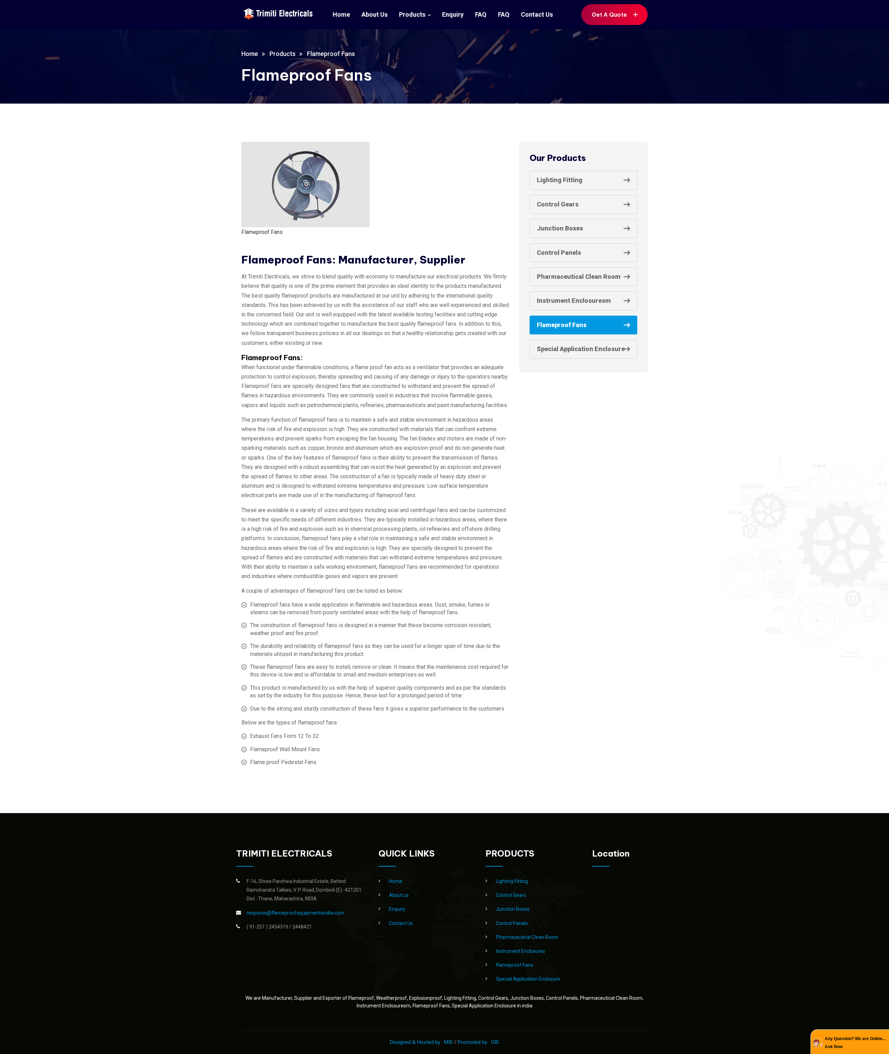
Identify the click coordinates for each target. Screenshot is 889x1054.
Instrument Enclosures (520, 951)
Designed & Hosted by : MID (422, 1042)
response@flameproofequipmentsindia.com (295, 913)
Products (412, 14)
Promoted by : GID (478, 1042)
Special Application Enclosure (581, 348)
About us (399, 895)
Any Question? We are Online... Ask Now (855, 1042)
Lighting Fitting (559, 180)
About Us (375, 14)
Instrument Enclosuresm (574, 300)
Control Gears (558, 204)
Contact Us (537, 14)
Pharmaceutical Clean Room (579, 276)
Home (341, 14)
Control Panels (559, 252)
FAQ (481, 14)
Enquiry (453, 14)
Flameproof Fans (562, 325)
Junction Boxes (560, 228)
